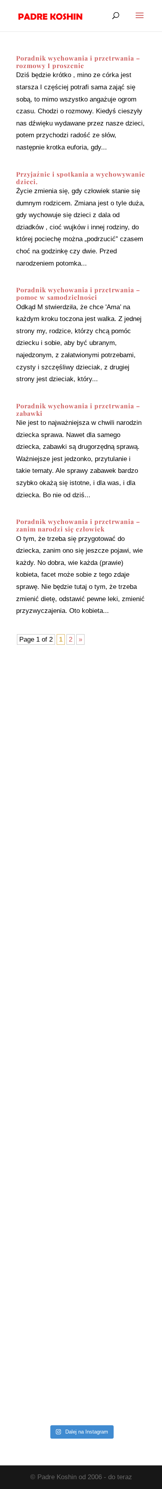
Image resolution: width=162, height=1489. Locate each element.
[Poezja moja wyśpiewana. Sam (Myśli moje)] (81, 1305)
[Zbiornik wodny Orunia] (81, 693)
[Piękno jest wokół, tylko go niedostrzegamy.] (81, 999)
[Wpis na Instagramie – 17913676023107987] (81, 846)
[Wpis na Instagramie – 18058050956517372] (81, 923)
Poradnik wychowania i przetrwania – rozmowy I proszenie (78, 62)
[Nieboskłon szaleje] (81, 1382)
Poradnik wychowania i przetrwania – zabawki (78, 409)
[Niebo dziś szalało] (81, 1076)
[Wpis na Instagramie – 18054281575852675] (81, 1229)
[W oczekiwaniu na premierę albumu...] (81, 1152)
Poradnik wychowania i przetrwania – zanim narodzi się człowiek (78, 525)
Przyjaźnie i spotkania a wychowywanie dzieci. (80, 178)
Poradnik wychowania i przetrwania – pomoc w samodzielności (78, 293)
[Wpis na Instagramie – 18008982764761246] (81, 770)
